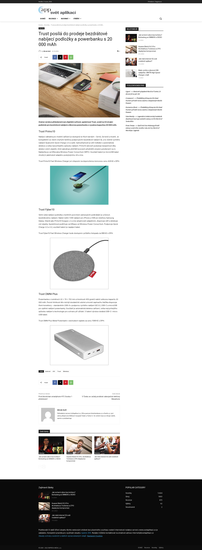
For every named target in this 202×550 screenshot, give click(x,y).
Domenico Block (131, 107)
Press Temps (130, 125)
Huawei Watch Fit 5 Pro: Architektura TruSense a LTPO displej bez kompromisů (79, 459)
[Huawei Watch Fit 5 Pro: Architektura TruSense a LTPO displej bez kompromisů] (79, 445)
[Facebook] (54, 57)
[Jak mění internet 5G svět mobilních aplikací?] (107, 445)
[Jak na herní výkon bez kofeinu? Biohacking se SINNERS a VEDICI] (51, 445)
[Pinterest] (65, 57)
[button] (160, 18)
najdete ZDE (86, 533)
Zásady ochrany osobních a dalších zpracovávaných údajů (62, 536)
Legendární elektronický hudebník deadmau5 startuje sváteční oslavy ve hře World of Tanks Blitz (144, 118)
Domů (41, 25)
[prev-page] (40, 466)
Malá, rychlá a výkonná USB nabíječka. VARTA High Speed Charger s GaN (149, 72)
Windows (66, 371)
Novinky (46, 25)
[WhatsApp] (71, 57)
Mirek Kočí (47, 51)
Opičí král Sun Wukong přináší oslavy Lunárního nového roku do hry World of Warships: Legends (142, 127)
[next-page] (43, 466)
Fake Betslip (130, 116)
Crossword (129, 98)
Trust (59, 371)
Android (47, 371)
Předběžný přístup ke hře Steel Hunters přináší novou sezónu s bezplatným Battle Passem (144, 100)
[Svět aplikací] (57, 11)
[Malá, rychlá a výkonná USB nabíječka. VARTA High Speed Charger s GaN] (131, 73)
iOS (54, 371)
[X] (60, 57)
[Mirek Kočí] (40, 51)
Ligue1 (128, 91)
